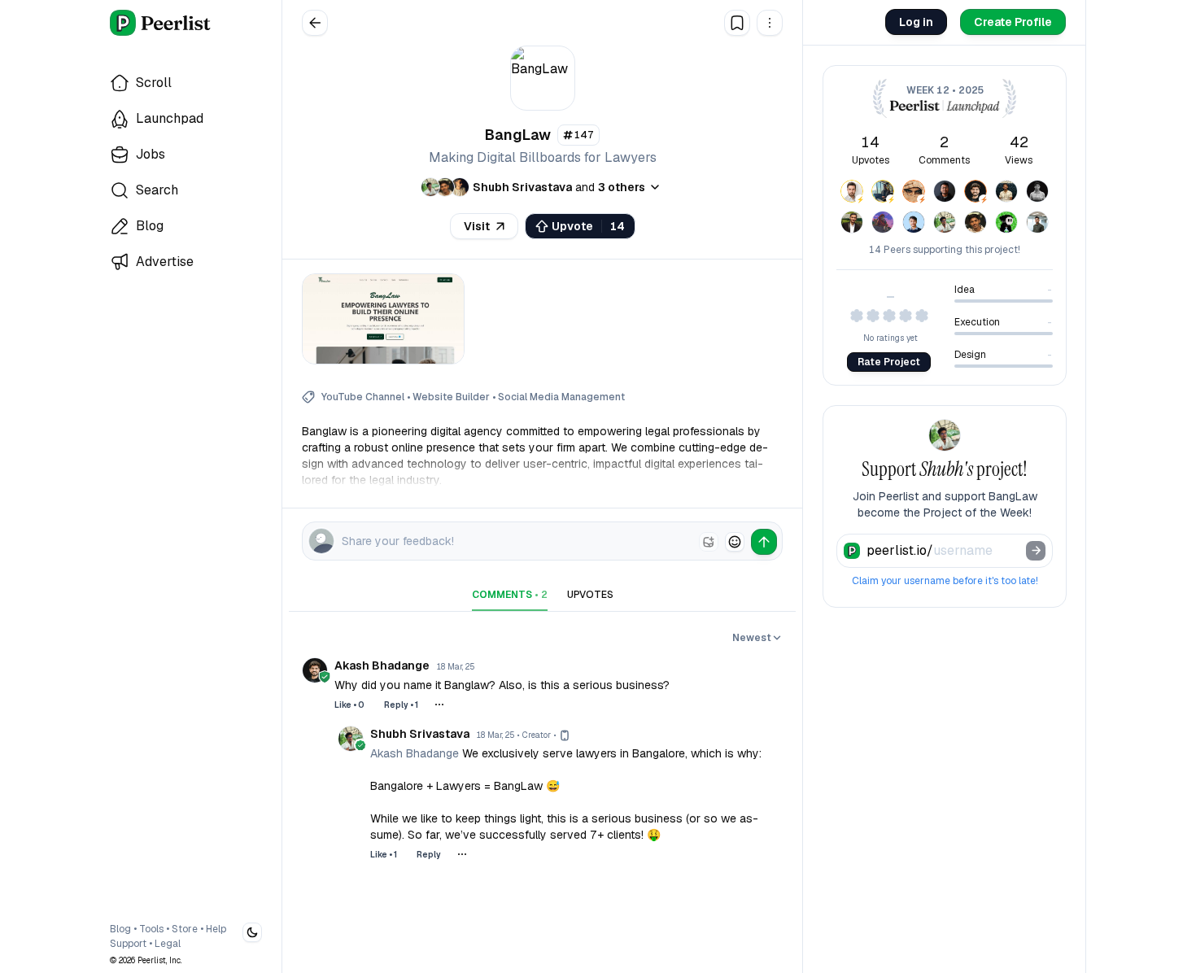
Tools (151, 929)
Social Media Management (561, 397)
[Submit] (1035, 551)
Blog (120, 929)
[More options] (439, 704)
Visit (477, 226)
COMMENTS (510, 594)
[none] (708, 542)
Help (216, 929)
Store (185, 929)
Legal (168, 943)
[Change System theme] (252, 932)
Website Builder (451, 397)
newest (751, 637)
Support (128, 943)
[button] (770, 23)
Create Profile (1013, 22)
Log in (916, 22)
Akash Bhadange (414, 753)
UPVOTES (590, 594)
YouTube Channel (362, 397)
